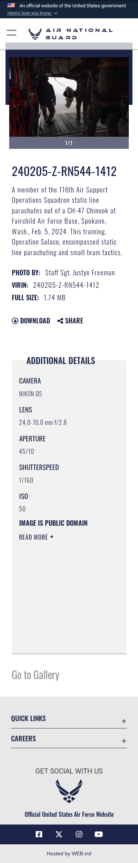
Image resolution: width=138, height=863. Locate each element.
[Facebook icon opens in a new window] (39, 834)
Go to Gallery (35, 674)
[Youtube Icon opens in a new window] (99, 834)
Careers (23, 738)
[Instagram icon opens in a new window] (79, 834)
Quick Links (28, 718)
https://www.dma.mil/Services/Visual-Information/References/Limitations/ (64, 640)
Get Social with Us (69, 771)
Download (34, 320)
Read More (34, 537)
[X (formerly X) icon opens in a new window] (58, 834)
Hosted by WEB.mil (69, 853)
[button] (33, 13)
